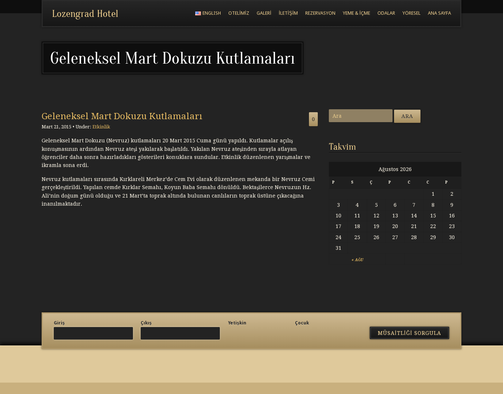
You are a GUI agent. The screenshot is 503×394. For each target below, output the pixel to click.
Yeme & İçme (356, 13)
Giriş (59, 323)
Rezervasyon (320, 13)
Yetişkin (237, 323)
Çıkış (146, 323)
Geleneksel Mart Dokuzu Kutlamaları (122, 116)
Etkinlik (101, 126)
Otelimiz (238, 13)
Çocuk (302, 323)
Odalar (386, 13)
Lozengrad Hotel (85, 13)
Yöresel (411, 13)
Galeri (264, 13)
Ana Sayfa (439, 13)
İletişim (288, 13)
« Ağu (357, 260)
